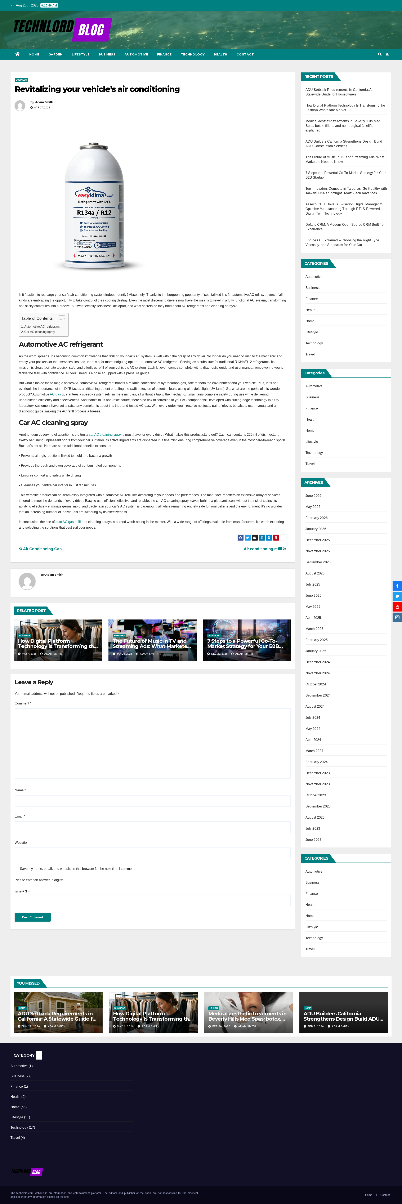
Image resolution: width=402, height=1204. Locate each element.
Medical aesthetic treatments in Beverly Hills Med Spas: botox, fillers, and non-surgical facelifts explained (342, 125)
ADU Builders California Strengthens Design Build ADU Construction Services (341, 1019)
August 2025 (315, 573)
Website (21, 842)
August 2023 (315, 817)
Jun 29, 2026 (31, 1026)
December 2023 (317, 773)
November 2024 (317, 673)
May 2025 (313, 606)
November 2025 (317, 551)
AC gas (55, 394)
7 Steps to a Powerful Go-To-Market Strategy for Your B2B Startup (243, 646)
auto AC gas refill (68, 522)
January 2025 (315, 651)
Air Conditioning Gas (42, 549)
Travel (310, 354)
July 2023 (312, 828)
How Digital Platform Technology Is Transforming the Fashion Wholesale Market (57, 646)
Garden (56, 54)
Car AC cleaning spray (39, 332)
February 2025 (316, 640)
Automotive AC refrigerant (41, 326)
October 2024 (315, 684)
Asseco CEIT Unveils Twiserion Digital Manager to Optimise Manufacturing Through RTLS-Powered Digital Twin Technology (344, 208)
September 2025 (318, 562)
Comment (23, 703)
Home (34, 54)
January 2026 (315, 529)
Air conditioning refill (263, 549)
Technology (193, 54)
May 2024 (313, 728)
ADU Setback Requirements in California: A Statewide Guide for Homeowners (58, 1019)
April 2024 (313, 740)
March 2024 (314, 751)
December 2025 (317, 540)
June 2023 (313, 839)
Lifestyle (81, 54)
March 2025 (314, 629)
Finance (164, 54)
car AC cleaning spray (105, 434)
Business (107, 54)
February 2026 (316, 518)
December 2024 (317, 662)
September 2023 (318, 806)
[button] (379, 54)
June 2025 (313, 595)
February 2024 (316, 762)
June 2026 (313, 495)
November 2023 (317, 784)
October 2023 (315, 795)
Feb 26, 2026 (221, 1026)
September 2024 (318, 695)
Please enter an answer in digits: (39, 880)
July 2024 (312, 717)
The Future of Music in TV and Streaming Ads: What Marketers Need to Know (152, 646)
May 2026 (313, 507)
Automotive (136, 54)
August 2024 (315, 706)
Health (220, 54)
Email (20, 816)
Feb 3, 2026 (316, 1026)
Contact (245, 54)
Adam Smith (44, 102)
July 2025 (312, 584)
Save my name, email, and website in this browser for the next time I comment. (77, 868)
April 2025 (313, 617)
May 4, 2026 (125, 1026)
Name (20, 790)
